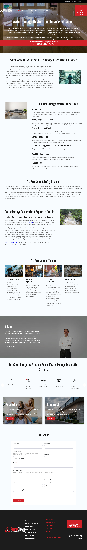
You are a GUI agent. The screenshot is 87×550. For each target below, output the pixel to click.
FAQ (47, 534)
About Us (37, 10)
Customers (67, 1)
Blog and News (50, 522)
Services (18, 10)
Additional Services (30, 538)
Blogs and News (76, 1)
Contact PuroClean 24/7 (12, 242)
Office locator (50, 516)
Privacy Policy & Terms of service (53, 538)
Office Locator (29, 10)
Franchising (45, 10)
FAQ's (84, 1)
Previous (2, 385)
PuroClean (30, 222)
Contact (48, 531)
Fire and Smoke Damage (31, 523)
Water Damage (29, 520)
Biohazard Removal (30, 529)
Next (83, 385)
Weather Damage (29, 535)
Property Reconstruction (31, 532)
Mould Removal (29, 526)
